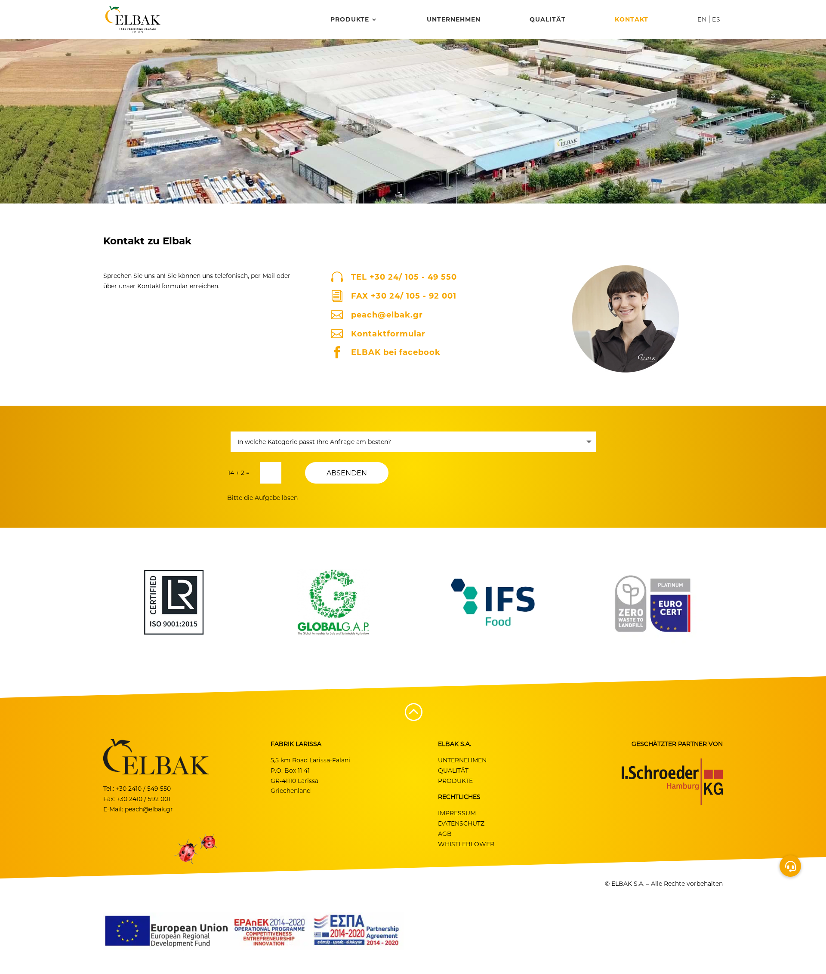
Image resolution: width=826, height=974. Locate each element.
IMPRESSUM (457, 813)
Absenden (347, 473)
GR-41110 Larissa (294, 781)
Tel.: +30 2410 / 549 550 (137, 788)
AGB (445, 834)
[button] (790, 866)
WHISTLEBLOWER (466, 844)
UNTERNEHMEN (462, 760)
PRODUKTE (455, 781)
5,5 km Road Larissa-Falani (310, 760)
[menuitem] (703, 27)
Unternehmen (454, 19)
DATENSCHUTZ (461, 823)
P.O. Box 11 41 (290, 770)
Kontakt (631, 19)
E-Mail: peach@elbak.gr (138, 809)
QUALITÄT (453, 770)
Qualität (548, 19)
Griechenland (291, 791)
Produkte (349, 19)
